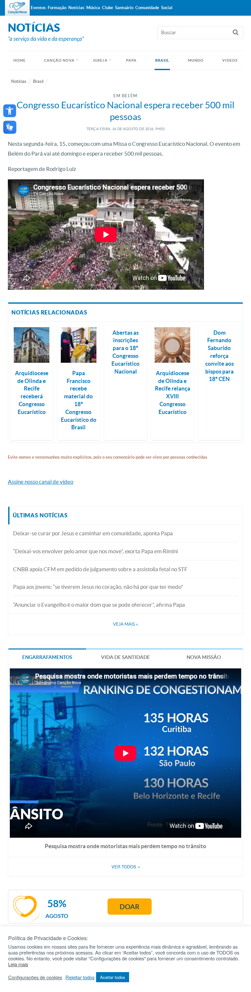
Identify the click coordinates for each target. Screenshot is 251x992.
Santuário (124, 7)
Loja (51, 23)
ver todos (125, 867)
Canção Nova (59, 60)
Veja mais (125, 624)
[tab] (47, 657)
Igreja (100, 60)
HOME (19, 60)
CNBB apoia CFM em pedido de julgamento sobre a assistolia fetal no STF (100, 569)
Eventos (38, 7)
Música (93, 7)
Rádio (35, 23)
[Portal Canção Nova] (17, 8)
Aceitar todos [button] (112, 977)
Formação (57, 7)
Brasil (162, 60)
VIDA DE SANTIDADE (125, 657)
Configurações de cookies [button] (35, 977)
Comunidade (147, 7)
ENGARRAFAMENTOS (47, 657)
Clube (107, 7)
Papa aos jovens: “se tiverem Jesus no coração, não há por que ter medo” (98, 587)
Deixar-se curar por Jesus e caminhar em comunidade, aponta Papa (93, 533)
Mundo (196, 60)
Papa (131, 60)
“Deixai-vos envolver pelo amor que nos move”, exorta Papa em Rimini (95, 551)
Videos (230, 60)
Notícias (18, 81)
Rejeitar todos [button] (79, 977)
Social (167, 7)
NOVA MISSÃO (204, 657)
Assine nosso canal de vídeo (40, 482)
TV (22, 23)
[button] (9, 110)
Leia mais (18, 964)
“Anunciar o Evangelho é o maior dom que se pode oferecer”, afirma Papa (99, 605)
